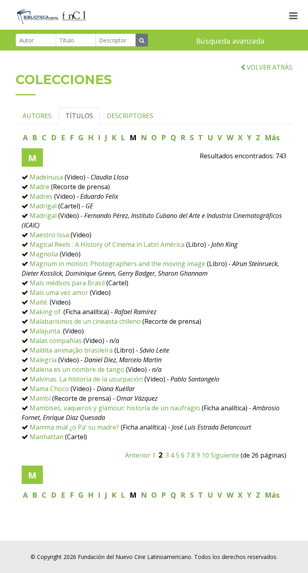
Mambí (40, 398)
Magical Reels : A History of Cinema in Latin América (107, 244)
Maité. (39, 302)
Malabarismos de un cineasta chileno (85, 321)
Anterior (137, 455)
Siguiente (225, 455)
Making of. (46, 311)
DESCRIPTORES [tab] (130, 115)
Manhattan (46, 436)
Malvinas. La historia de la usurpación (87, 379)
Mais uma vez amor (59, 292)
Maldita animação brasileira (71, 350)
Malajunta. (45, 331)
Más (272, 137)
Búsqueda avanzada (230, 41)
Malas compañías (56, 340)
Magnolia (44, 254)
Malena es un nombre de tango (77, 369)
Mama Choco (49, 388)
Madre (39, 186)
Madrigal (43, 206)
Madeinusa (46, 177)
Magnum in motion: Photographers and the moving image (117, 263)
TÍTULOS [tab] (79, 115)
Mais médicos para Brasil (67, 282)
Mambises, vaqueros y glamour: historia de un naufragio (115, 408)
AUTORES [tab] (37, 115)
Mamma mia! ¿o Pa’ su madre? (75, 427)
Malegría (43, 359)
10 (205, 455)
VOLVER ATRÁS (268, 67)
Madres (41, 196)
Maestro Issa (49, 234)
